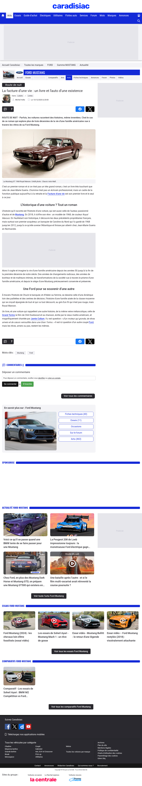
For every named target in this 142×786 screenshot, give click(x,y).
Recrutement (102, 766)
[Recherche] (139, 21)
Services (84, 15)
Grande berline (10, 752)
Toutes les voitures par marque (78, 752)
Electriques (45, 15)
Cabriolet (38, 749)
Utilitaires (58, 15)
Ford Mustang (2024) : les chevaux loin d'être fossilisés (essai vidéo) (17, 637)
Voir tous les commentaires (78, 396)
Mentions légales (104, 748)
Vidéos (121, 78)
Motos (68, 746)
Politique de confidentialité (108, 750)
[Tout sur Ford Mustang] (8, 78)
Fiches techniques (81, 78)
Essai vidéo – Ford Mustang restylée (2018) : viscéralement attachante (122, 637)
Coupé (37, 746)
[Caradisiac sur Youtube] (28, 727)
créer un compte (54, 378)
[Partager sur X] (91, 108)
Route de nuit (13, 85)
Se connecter (10, 384)
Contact (38, 766)
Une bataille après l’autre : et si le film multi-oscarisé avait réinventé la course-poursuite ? (70, 581)
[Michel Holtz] (6, 102)
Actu (9, 15)
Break (7, 754)
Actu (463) (76, 439)
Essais (18, 15)
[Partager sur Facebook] (81, 108)
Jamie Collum (38, 318)
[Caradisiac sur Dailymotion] (22, 727)
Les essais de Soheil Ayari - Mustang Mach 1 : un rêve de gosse (53, 637)
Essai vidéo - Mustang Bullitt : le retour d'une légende (88, 635)
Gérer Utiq (101, 758)
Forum (94, 15)
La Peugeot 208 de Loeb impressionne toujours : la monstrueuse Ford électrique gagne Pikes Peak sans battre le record (70, 543)
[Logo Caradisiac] (71, 11)
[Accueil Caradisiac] (3, 15)
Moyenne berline (11, 749)
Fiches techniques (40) (76, 414)
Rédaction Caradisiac (66, 766)
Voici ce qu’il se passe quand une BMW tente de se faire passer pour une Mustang (22, 543)
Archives (101, 743)
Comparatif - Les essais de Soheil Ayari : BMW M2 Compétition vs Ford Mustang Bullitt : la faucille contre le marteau (18, 692)
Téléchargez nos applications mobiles (26, 734)
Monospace (9, 757)
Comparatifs (53, 78)
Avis (62, 78)
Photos (112, 78)
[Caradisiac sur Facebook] (8, 727)
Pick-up (38, 754)
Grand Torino (8, 315)
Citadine (8, 746)
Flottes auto (71, 15)
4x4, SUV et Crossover (44, 752)
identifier (41, 378)
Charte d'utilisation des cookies (110, 753)
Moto (102, 15)
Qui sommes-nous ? (86, 766)
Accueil (20, 78)
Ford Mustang (35, 72)
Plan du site (102, 745)
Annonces (124, 15)
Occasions (76, 426)
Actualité (84, 65)
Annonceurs (49, 766)
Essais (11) (76, 420)
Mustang (19, 214)
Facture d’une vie (56, 193)
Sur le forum (76, 432)
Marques (112, 15)
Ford (91, 322)
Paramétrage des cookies (108, 756)
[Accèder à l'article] (25, 524)
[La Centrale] (43, 782)
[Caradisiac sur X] (15, 727)
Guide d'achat (30, 15)
